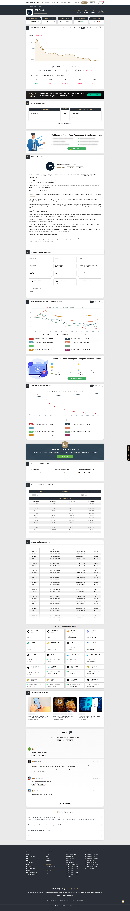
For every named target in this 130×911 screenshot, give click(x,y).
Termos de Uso (62, 900)
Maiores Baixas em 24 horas (37, 476)
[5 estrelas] (64, 167)
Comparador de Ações (70, 862)
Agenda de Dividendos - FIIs (72, 868)
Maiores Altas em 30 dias (61, 473)
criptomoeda (44, 174)
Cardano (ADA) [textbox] (34, 113)
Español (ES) (69, 905)
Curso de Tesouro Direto (90, 862)
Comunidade (77, 2)
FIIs (57, 2)
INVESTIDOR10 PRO (128, 451)
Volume (80, 549)
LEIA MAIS (65, 245)
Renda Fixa (28, 870)
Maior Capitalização (34, 469)
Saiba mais (65, 456)
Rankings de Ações (70, 858)
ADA (31, 424)
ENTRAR (59, 740)
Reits (47, 856)
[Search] (43, 2)
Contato (68, 900)
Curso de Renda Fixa (89, 860)
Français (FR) (76, 905)
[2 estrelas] (59, 167)
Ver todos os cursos (89, 868)
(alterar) (68, 335)
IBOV (67, 428)
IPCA (31, 428)
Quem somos (80, 900)
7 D (65, 27)
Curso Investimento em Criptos (91, 858)
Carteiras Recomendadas (71, 854)
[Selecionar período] (100, 27)
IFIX (67, 431)
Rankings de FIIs (69, 860)
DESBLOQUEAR (77, 149)
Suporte (73, 900)
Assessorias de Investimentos (32, 874)
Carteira (93, 2)
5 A (87, 27)
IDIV (31, 435)
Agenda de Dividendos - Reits (72, 872)
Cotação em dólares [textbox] (83, 35)
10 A (91, 27)
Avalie (69, 167)
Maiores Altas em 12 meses (86, 473)
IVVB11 (67, 435)
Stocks (47, 854)
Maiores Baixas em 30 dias (61, 476)
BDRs (27, 860)
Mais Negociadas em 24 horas (62, 469)
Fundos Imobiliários (30, 856)
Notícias (70, 2)
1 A (83, 27)
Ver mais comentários (65, 803)
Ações (53, 2)
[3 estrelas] (60, 167)
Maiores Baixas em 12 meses (86, 476)
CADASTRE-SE (69, 740)
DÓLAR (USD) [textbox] (75, 113)
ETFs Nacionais (29, 866)
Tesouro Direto (29, 862)
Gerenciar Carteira (69, 856)
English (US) (62, 905)
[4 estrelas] (62, 167)
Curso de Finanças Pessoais (91, 866)
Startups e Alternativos (51, 866)
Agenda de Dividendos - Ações (72, 866)
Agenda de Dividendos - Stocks (72, 870)
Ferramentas (63, 2)
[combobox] (84, 35)
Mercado (47, 2)
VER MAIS (65, 620)
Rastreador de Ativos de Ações (72, 864)
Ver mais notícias (64, 723)
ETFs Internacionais (30, 868)
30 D (70, 27)
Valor (95, 549)
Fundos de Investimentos (31, 872)
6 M (74, 27)
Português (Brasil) (54, 905)
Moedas (47, 858)
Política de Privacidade (52, 900)
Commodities (48, 860)
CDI (67, 424)
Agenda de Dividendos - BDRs (72, 874)
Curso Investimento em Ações (91, 854)
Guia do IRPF (68, 876)
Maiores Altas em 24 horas (36, 473)
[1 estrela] (57, 167)
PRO (85, 2)
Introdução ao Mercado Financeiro (92, 864)
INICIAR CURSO (77, 378)
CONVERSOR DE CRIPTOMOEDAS (65, 123)
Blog (47, 873)
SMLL (31, 431)
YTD (79, 27)
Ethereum (32, 196)
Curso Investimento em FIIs (91, 856)
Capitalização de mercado (55, 549)
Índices (27, 864)
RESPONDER (41, 755)
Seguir (79, 167)
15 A (96, 27)
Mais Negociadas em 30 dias (86, 469)
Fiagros (28, 858)
